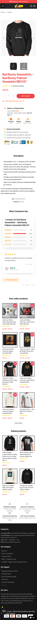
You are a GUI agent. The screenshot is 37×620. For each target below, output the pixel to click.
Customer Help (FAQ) (7, 582)
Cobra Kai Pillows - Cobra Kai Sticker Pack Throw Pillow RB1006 (9, 322)
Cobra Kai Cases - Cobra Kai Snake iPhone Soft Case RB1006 (27, 351)
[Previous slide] (4, 38)
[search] (31, 6)
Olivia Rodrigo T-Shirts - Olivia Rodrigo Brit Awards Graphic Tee (27, 454)
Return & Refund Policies (8, 576)
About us (4, 551)
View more (18, 423)
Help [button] (33, 617)
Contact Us (4, 579)
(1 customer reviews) (17, 86)
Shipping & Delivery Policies (9, 571)
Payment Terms (6, 574)
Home (3, 12)
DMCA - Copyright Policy (8, 559)
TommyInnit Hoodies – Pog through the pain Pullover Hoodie (27, 487)
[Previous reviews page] (23, 285)
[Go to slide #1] (13, 66)
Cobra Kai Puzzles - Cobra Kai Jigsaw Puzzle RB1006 (8, 351)
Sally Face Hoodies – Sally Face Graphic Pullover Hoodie (8, 487)
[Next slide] (33, 38)
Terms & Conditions (7, 553)
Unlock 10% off (4, 611)
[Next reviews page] (33, 285)
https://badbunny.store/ (8, 193)
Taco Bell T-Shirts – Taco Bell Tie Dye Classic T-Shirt (27, 411)
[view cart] (34, 6)
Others (9, 12)
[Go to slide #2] (23, 66)
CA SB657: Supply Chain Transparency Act (14, 562)
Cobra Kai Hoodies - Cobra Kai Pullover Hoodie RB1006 (8, 411)
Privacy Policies (6, 556)
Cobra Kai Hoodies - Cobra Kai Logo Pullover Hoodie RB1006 (27, 380)
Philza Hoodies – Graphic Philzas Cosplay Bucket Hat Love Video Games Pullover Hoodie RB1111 (9, 456)
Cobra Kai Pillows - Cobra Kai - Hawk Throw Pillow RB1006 (27, 322)
